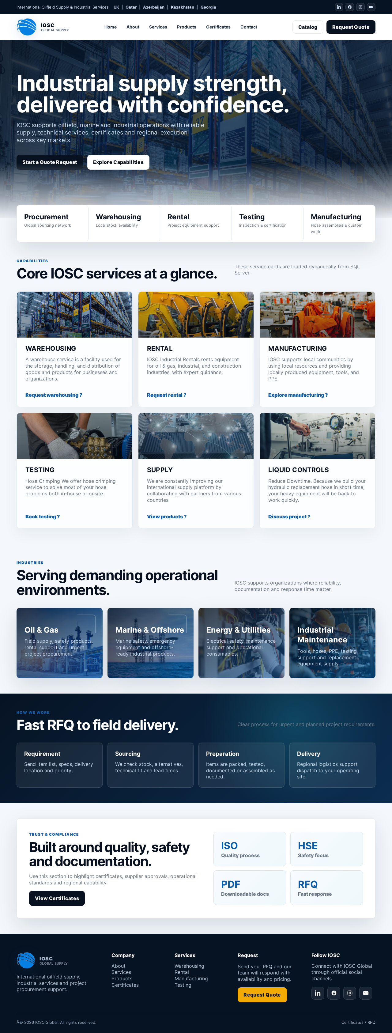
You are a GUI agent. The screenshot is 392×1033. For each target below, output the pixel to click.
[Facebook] (349, 7)
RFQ (371, 1022)
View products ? (167, 516)
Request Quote (351, 27)
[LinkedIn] (339, 7)
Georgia (208, 7)
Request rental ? (167, 395)
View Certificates (57, 898)
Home (110, 26)
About (132, 26)
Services (158, 26)
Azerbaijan (153, 7)
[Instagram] (360, 7)
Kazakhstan (182, 7)
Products (186, 26)
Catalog (308, 27)
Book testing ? (42, 516)
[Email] (371, 7)
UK (116, 7)
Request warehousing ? (53, 395)
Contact (248, 26)
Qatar (131, 7)
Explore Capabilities (118, 162)
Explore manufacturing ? (298, 395)
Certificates (218, 26)
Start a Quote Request (49, 162)
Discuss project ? (289, 516)
